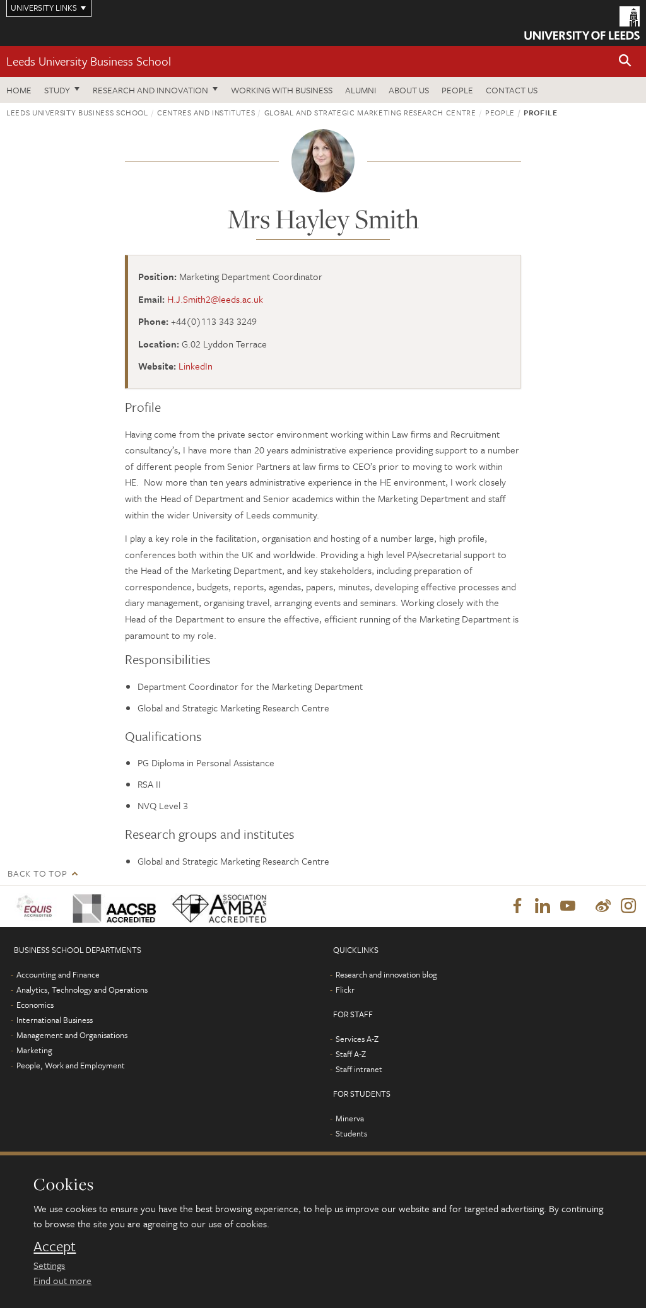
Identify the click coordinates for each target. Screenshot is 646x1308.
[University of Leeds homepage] (582, 23)
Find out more (62, 1280)
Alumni (360, 89)
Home (19, 89)
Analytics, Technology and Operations (82, 989)
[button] (625, 61)
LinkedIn (196, 366)
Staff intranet (359, 1069)
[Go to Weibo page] (603, 906)
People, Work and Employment (70, 1065)
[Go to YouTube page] (567, 906)
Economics (35, 1004)
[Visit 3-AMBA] (217, 906)
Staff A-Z (351, 1054)
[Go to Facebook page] (517, 906)
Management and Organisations (71, 1035)
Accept (54, 1246)
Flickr (345, 989)
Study (57, 89)
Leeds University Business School (88, 60)
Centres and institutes (206, 112)
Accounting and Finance (58, 974)
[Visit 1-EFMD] (36, 906)
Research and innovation (150, 89)
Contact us (511, 89)
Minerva (350, 1118)
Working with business (281, 89)
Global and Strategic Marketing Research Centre (370, 112)
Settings (49, 1265)
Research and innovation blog (386, 974)
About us (409, 89)
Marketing (34, 1050)
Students (351, 1133)
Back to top (37, 873)
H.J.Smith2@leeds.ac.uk (215, 299)
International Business (54, 1019)
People (457, 89)
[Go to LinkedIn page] (542, 906)
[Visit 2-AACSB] (112, 906)
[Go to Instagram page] (628, 906)
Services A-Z (357, 1038)
